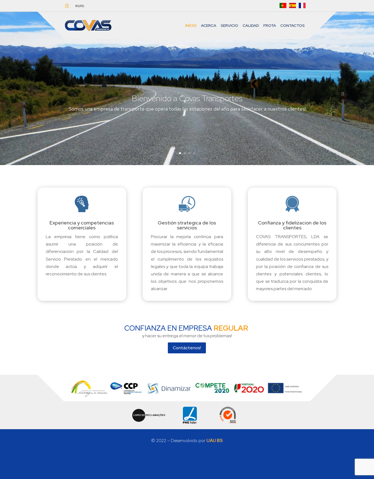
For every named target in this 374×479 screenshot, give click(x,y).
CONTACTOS (292, 25)
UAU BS (214, 440)
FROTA (269, 25)
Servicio (229, 25)
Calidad (251, 25)
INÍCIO (191, 25)
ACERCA (208, 25)
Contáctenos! (187, 348)
